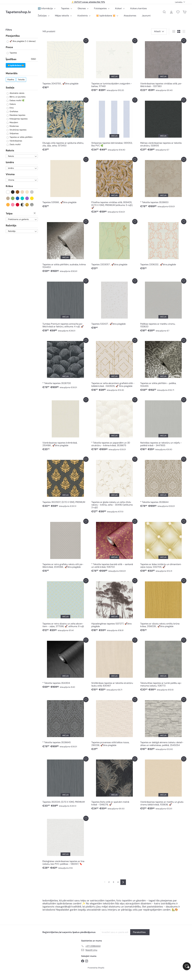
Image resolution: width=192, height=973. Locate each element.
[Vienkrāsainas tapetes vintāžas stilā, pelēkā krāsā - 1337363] (163, 66)
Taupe (8, 198)
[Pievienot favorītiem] (86, 40)
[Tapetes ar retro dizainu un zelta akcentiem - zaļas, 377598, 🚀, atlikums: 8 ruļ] (65, 606)
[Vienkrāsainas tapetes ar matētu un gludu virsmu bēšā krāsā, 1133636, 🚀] (163, 784)
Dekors (12, 104)
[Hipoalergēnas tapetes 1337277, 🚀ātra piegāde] (114, 606)
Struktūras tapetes (17, 129)
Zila (18, 198)
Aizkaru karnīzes (138, 8)
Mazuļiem (13, 122)
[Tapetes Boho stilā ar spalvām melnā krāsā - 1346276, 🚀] (114, 784)
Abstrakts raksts (16, 93)
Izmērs (10, 162)
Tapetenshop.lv (18, 12)
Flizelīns (10, 79)
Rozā (13, 205)
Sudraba (32, 205)
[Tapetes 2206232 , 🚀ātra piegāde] (163, 245)
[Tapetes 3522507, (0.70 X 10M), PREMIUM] (65, 482)
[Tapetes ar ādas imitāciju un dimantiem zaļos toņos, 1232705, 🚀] (163, 546)
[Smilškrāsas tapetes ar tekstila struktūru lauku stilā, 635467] (114, 665)
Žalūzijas (42, 15)
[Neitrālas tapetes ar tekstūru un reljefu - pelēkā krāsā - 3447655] (163, 425)
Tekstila (21, 79)
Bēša (22, 192)
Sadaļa (10, 87)
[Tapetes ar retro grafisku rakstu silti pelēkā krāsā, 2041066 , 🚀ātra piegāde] (65, 546)
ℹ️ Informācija (45, 8)
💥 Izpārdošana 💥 (106, 15)
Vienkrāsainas (15, 140)
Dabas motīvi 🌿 (16, 100)
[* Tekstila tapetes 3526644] (163, 482)
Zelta (27, 205)
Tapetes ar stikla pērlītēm (20, 137)
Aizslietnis (82, 15)
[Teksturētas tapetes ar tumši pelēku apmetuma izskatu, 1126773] (163, 665)
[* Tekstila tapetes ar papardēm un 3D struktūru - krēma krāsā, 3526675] (114, 425)
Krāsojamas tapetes (18, 118)
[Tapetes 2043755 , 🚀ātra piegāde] (65, 64)
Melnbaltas (22, 205)
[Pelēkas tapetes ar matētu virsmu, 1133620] (163, 306)
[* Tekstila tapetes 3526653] (163, 183)
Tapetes (65, 8)
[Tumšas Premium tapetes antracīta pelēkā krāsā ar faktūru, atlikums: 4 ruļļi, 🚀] (65, 306)
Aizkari (118, 8)
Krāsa (9, 186)
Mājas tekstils (62, 15)
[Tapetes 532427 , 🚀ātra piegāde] (114, 304)
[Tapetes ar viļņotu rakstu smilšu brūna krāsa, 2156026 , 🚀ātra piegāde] (163, 606)
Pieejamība (13, 36)
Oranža (8, 205)
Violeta (27, 198)
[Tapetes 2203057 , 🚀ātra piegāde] (114, 245)
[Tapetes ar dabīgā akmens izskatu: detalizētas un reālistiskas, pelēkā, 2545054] (163, 724)
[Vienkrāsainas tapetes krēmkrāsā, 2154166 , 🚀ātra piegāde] (65, 425)
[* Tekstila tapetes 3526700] (65, 364)
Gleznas (82, 8)
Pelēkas (32, 192)
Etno (11, 107)
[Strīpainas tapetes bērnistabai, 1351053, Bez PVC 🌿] (114, 125)
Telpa (9, 213)
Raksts (10, 150)
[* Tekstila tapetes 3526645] (65, 723)
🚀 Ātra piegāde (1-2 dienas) (22, 41)
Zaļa (13, 198)
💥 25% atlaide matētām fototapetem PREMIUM (88, 2)
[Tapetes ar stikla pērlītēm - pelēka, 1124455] (163, 365)
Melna (13, 192)
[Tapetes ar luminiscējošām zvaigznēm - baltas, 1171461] (114, 66)
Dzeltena (32, 198)
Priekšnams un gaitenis (18, 219)
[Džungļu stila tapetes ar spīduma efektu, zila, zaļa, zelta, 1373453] (65, 125)
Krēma (27, 192)
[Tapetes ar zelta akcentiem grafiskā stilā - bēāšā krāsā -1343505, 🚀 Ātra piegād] (114, 365)
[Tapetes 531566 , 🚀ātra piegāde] (65, 183)
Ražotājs (11, 225)
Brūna (18, 192)
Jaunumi (146, 15)
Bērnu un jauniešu (17, 96)
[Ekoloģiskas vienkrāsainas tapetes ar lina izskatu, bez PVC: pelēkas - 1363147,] (65, 843)
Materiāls (12, 73)
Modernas (14, 126)
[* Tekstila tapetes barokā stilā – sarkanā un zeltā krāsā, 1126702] (114, 546)
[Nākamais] (123, 882)
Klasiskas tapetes (17, 115)
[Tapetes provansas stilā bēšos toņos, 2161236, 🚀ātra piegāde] (114, 724)
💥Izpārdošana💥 (15, 65)
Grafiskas (13, 111)
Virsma (10, 174)
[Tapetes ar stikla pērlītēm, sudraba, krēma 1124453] (65, 247)
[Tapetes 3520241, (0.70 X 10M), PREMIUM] (65, 782)
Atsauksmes (130, 15)
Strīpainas (14, 133)
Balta (8, 192)
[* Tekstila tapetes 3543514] (65, 663)
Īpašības (11, 59)
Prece (9, 47)
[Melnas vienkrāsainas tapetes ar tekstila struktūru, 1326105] (163, 125)
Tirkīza (22, 198)
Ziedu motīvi (15, 144)
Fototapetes (100, 8)
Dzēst (33, 59)
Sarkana (18, 205)
